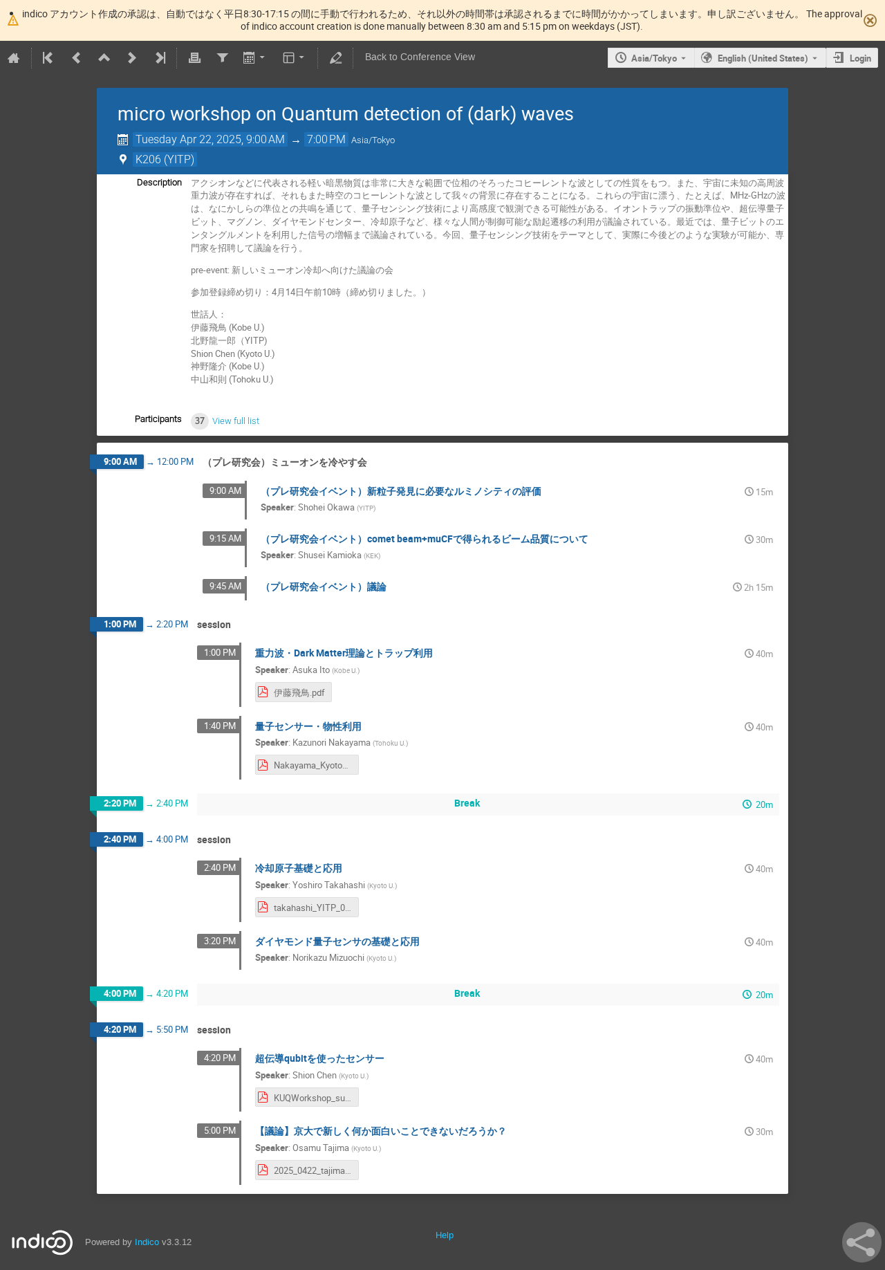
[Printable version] (194, 58)
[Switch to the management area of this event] (335, 58)
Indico (147, 1242)
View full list (235, 421)
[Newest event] (159, 58)
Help (445, 1235)
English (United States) (763, 58)
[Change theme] (295, 58)
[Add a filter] (222, 58)
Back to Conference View (420, 57)
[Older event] (77, 58)
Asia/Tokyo (654, 58)
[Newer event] (132, 58)
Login (860, 58)
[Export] (255, 58)
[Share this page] (862, 1242)
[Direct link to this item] (377, 462)
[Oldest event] (49, 58)
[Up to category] (104, 58)
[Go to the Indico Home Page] (14, 58)
